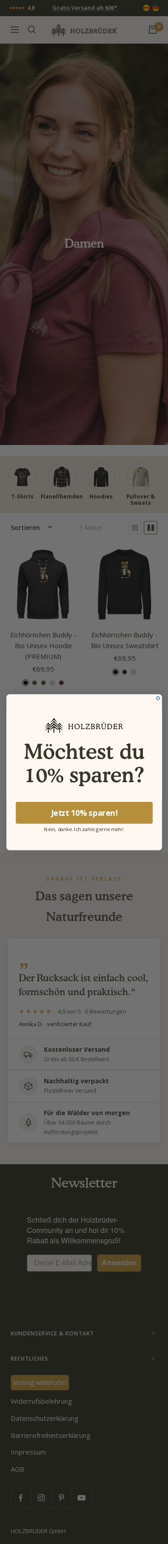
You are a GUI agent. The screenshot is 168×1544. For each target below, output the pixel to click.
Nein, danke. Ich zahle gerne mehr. (84, 828)
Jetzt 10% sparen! (84, 812)
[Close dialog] (157, 697)
